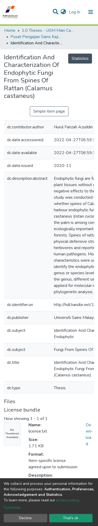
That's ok (70, 518)
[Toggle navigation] (90, 12)
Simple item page (49, 111)
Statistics (80, 58)
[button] (63, 12)
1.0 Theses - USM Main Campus (48, 30)
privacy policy (67, 500)
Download (89, 434)
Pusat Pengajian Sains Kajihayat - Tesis (36, 37)
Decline (25, 518)
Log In (75, 12)
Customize (12, 507)
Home (9, 30)
